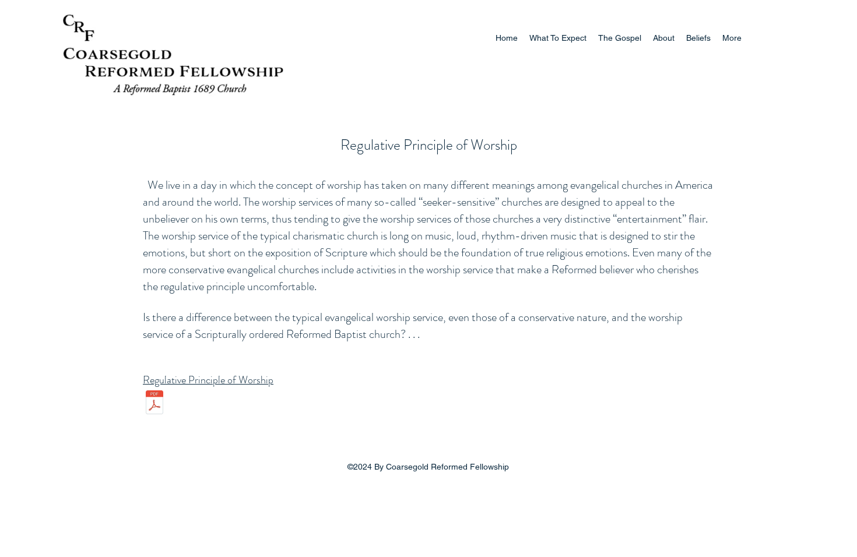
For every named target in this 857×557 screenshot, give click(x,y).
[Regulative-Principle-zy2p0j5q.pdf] (154, 404)
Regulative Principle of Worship (208, 379)
